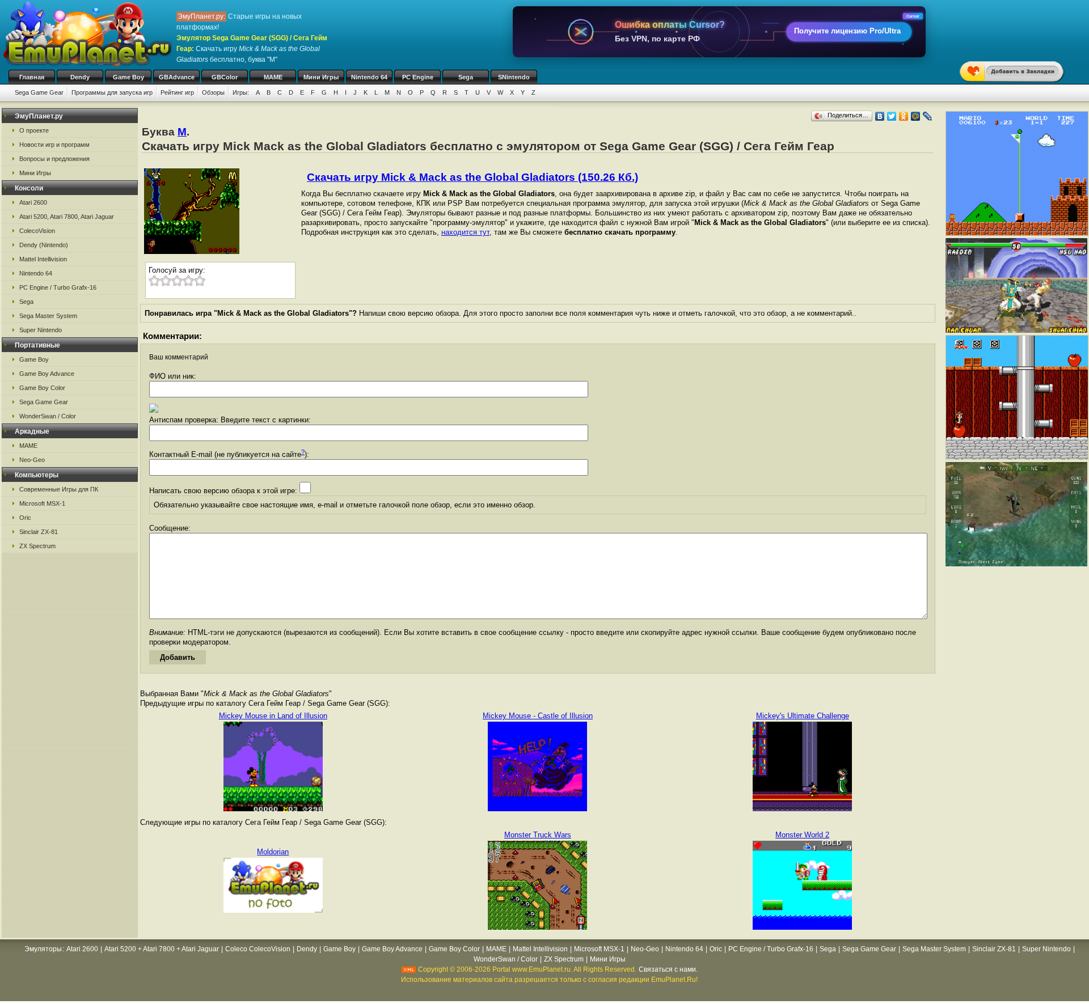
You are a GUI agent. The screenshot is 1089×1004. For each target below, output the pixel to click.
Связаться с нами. (668, 969)
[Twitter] (892, 116)
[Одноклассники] (904, 116)
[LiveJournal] (928, 116)
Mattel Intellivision (43, 259)
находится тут (465, 232)
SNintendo (514, 77)
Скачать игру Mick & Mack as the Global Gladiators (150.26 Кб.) (472, 177)
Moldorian (273, 852)
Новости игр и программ (54, 144)
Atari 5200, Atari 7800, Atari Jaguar (66, 216)
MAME (273, 77)
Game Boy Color (42, 387)
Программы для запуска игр (112, 92)
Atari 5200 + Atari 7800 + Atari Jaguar (161, 949)
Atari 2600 (33, 202)
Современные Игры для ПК (58, 489)
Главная (31, 77)
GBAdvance (177, 77)
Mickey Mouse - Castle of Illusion (538, 715)
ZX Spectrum (37, 546)
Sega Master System (48, 315)
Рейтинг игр (177, 92)
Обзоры (213, 92)
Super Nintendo (40, 330)
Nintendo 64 (369, 77)
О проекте (34, 130)
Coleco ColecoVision (257, 949)
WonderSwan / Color (47, 416)
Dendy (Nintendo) (43, 245)
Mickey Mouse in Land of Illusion (273, 715)
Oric (25, 517)
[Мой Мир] (916, 116)
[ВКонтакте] (880, 116)
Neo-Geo (32, 459)
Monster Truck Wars (537, 835)
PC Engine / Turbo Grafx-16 (57, 287)
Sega (465, 77)
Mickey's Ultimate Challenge (802, 715)
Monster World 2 (802, 835)
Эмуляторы (43, 949)
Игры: (241, 92)
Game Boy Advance (46, 373)
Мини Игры (321, 77)
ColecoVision (37, 230)
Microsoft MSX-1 (42, 503)
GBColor (225, 77)
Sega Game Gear (39, 92)
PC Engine (417, 77)
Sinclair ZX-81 (38, 531)
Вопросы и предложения (54, 158)
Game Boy (128, 77)
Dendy (80, 77)
